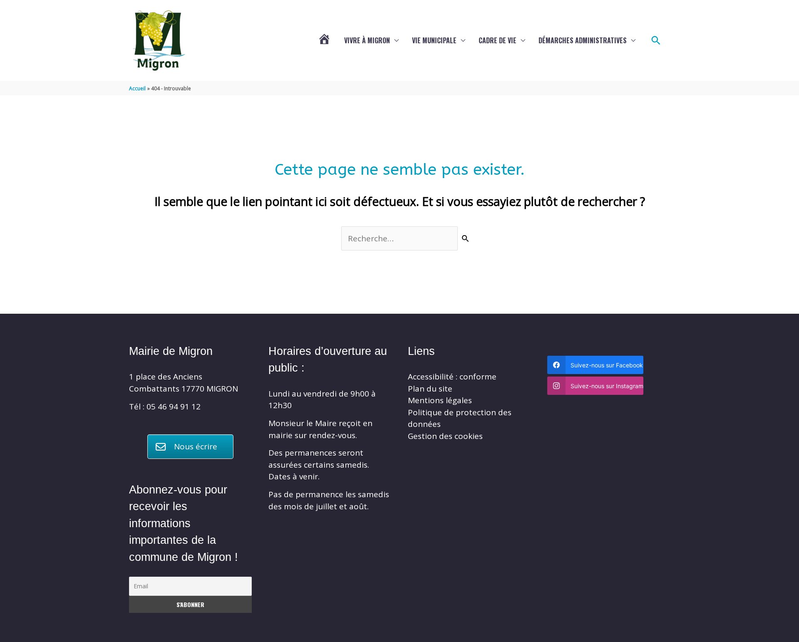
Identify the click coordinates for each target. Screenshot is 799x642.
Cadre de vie (497, 40)
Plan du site (430, 388)
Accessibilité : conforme (452, 376)
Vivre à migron (367, 40)
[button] (656, 41)
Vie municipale (434, 40)
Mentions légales (440, 400)
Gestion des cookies (445, 436)
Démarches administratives (582, 40)
